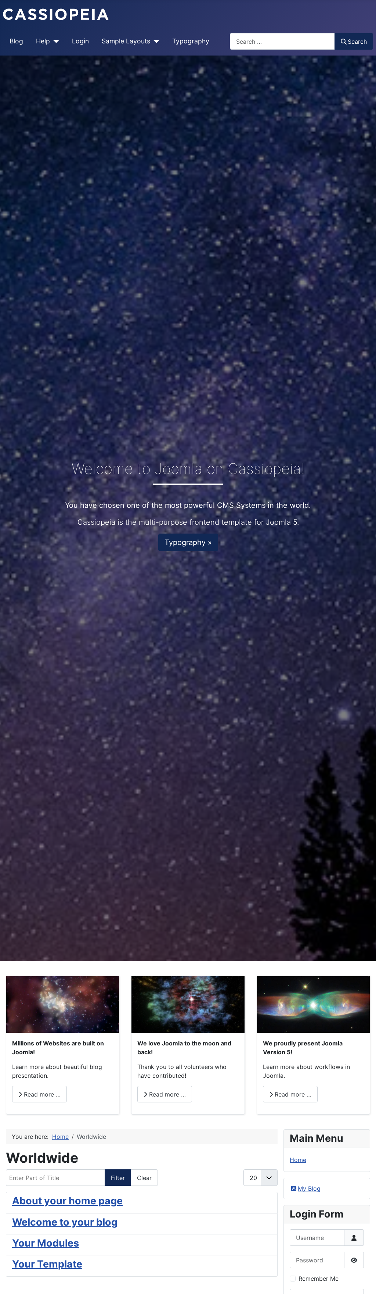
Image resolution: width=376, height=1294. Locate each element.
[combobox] (282, 41)
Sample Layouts (126, 41)
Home (298, 1159)
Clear (144, 1177)
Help (43, 41)
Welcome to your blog (65, 1222)
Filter (118, 1177)
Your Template (47, 1264)
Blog (16, 41)
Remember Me (319, 1278)
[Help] (54, 41)
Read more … (41, 1094)
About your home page (67, 1201)
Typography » (188, 542)
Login (80, 41)
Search (357, 41)
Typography (190, 41)
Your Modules (45, 1243)
